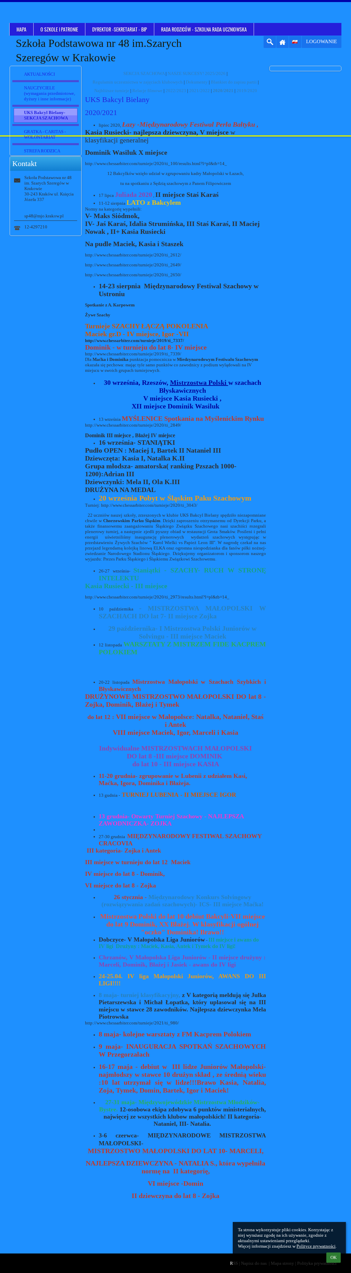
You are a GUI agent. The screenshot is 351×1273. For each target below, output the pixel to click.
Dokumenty (197, 82)
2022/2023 (176, 90)
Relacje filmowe (147, 90)
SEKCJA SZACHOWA (144, 73)
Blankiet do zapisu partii (234, 82)
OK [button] (333, 1257)
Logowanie (321, 41)
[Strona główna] (282, 42)
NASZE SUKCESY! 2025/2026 (197, 73)
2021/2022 (199, 90)
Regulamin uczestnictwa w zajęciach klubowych (138, 82)
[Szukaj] (270, 42)
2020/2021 (223, 90)
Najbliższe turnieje (111, 90)
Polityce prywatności (316, 1246)
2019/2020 (247, 90)
